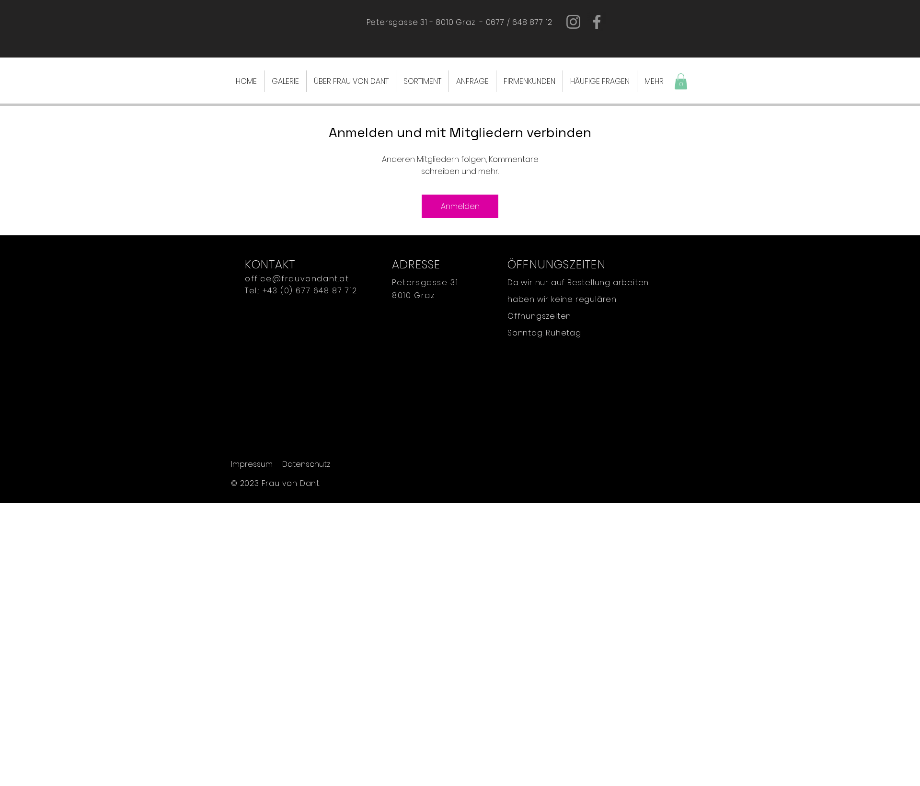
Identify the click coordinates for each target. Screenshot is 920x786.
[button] (681, 81)
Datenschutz (306, 464)
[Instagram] (573, 21)
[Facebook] (596, 21)
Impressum (252, 464)
